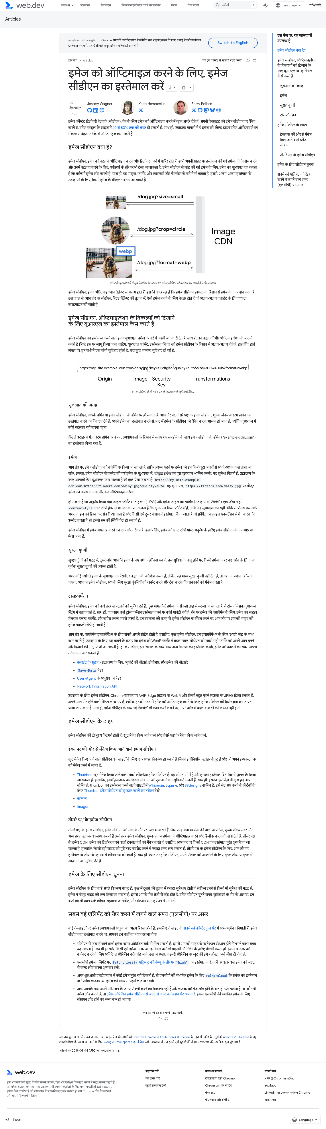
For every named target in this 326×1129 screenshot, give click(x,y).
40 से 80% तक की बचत (129, 128)
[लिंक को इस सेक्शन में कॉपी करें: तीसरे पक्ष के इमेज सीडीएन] (116, 820)
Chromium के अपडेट (218, 1085)
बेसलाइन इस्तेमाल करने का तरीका (141, 5)
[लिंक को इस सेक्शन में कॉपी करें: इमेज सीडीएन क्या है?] (116, 147)
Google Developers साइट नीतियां (124, 1042)
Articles (13, 19)
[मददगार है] (247, 60)
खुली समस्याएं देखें (155, 1085)
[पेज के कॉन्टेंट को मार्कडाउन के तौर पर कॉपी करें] (183, 87)
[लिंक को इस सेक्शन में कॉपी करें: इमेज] (81, 457)
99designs (193, 785)
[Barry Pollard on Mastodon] (206, 111)
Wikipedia (156, 785)
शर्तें (7, 1119)
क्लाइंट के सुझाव (88, 662)
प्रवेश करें (315, 5)
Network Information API (97, 686)
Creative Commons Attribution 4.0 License (161, 1037)
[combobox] (235, 5)
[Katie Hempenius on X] (140, 111)
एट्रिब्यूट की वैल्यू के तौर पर (150, 962)
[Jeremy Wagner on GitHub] (89, 111)
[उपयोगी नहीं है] (254, 60)
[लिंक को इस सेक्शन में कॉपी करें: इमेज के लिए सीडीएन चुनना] (128, 874)
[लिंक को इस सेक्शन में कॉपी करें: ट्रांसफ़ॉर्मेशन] (92, 596)
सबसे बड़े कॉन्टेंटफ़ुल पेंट (199, 928)
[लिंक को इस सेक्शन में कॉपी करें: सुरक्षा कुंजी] (91, 550)
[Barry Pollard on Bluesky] (212, 111)
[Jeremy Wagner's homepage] (102, 111)
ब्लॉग (174, 5)
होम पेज (72, 60)
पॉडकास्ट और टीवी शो (217, 1100)
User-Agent (86, 678)
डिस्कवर (85, 5)
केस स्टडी (193, 5)
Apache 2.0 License (236, 1037)
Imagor (83, 807)
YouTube (270, 1085)
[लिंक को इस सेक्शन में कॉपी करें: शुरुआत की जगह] (101, 405)
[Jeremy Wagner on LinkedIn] (95, 111)
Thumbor (84, 775)
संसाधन (65, 5)
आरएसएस (270, 1100)
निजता (17, 1119)
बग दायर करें (152, 1078)
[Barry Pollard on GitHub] (200, 111)
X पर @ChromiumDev (279, 1078)
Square (171, 785)
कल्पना (82, 799)
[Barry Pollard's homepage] (218, 111)
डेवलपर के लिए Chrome (220, 1078)
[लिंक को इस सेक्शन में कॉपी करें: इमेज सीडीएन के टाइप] (118, 721)
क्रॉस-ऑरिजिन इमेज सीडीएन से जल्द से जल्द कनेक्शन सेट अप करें (151, 994)
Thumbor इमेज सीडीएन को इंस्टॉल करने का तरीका (119, 791)
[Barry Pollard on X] (193, 111)
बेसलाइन (106, 5)
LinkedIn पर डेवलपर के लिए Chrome (287, 1092)
